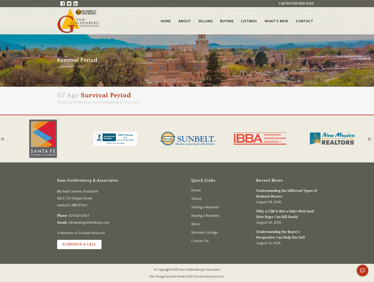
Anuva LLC (217, 276)
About (196, 199)
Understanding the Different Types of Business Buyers (286, 193)
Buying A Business (205, 216)
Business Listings (204, 232)
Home (196, 190)
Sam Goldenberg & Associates (116, 102)
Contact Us (200, 241)
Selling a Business (205, 207)
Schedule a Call (79, 244)
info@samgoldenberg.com (88, 222)
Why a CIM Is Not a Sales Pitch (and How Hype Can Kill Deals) (285, 214)
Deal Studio (178, 276)
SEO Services (197, 276)
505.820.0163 (79, 216)
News (195, 224)
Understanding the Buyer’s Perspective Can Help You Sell (280, 234)
